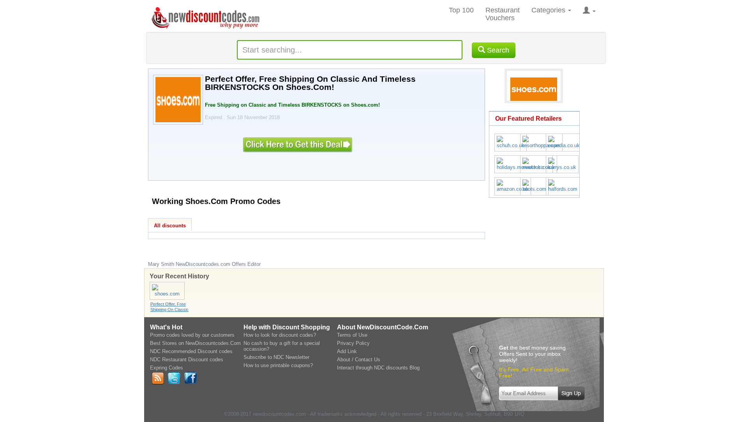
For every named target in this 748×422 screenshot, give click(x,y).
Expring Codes (166, 368)
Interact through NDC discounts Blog (378, 368)
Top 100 (461, 10)
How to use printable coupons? (278, 365)
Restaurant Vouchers (502, 14)
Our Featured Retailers (528, 118)
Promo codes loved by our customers (192, 335)
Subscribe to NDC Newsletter (276, 357)
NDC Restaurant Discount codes (186, 359)
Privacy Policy (353, 343)
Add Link (347, 351)
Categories (549, 10)
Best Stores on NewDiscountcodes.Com (195, 343)
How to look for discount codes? (279, 335)
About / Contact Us (358, 359)
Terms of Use (352, 335)
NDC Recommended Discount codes (191, 351)
